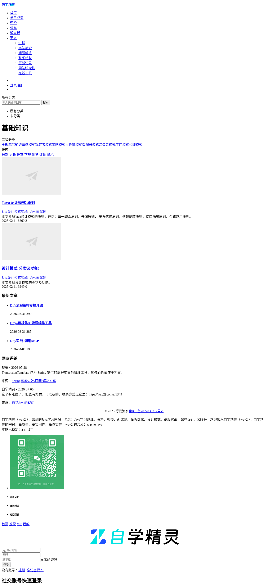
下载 (28, 155)
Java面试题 (38, 211)
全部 (5, 144)
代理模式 (135, 144)
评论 (43, 155)
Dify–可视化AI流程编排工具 (31, 323)
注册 (21, 570)
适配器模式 (90, 144)
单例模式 (28, 144)
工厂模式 (122, 144)
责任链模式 (73, 144)
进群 (21, 43)
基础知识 (15, 144)
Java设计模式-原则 (18, 202)
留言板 (15, 33)
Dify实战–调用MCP (24, 341)
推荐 (20, 155)
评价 (13, 23)
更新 (13, 155)
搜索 (45, 102)
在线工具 (25, 73)
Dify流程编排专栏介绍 (26, 305)
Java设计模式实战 (15, 211)
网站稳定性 (26, 68)
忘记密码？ (35, 570)
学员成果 (16, 18)
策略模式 (58, 144)
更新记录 (25, 63)
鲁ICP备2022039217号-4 (146, 411)
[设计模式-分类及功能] (31, 259)
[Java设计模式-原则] (31, 193)
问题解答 (25, 53)
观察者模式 (43, 144)
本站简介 (25, 48)
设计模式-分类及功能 (20, 268)
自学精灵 (8, 4)
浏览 (35, 155)
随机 (50, 155)
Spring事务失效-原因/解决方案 (34, 381)
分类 (13, 28)
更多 (13, 38)
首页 (13, 13)
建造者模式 (107, 144)
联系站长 (25, 58)
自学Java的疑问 (23, 402)
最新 (5, 155)
